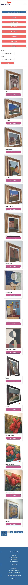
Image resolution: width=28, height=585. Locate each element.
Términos (14, 578)
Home (14, 555)
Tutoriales (14, 559)
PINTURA (14, 17)
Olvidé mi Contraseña (14, 572)
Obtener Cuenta (14, 570)
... (24, 532)
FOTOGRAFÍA (14, 36)
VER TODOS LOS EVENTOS (14, 12)
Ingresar (14, 568)
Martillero (3, 51)
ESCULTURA (14, 27)
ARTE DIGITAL (14, 32)
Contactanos (14, 561)
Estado (2, 56)
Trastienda (14, 94)
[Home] (6, 3)
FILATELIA (14, 46)
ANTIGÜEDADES (14, 22)
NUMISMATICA (14, 41)
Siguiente (4, 535)
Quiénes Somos (14, 557)
